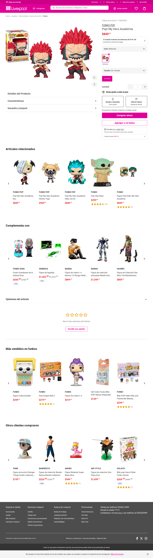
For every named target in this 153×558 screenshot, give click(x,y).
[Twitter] (141, 538)
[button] (8, 183)
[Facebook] (137, 538)
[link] (24, 180)
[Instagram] (146, 538)
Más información (117, 554)
